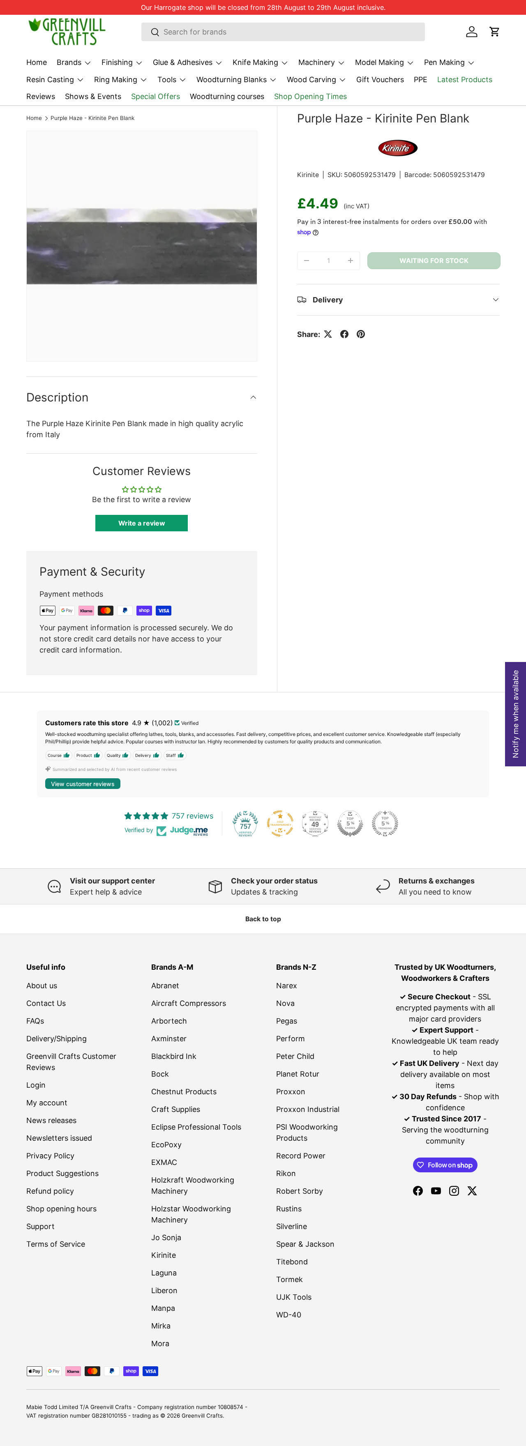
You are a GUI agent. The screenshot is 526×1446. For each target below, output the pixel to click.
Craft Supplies (175, 1109)
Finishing (117, 62)
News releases (51, 1120)
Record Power (300, 1155)
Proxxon (290, 1091)
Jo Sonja (166, 1237)
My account (46, 1102)
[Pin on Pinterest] (361, 334)
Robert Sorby (299, 1191)
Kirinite (308, 175)
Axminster (169, 1038)
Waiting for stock (433, 260)
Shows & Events (93, 96)
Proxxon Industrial (307, 1109)
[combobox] (283, 32)
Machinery (316, 62)
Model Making (379, 62)
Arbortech (169, 1021)
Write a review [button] (141, 523)
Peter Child (295, 1056)
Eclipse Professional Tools (196, 1127)
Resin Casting (50, 79)
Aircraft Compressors (188, 1003)
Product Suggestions (62, 1173)
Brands (69, 62)
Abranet (165, 985)
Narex (286, 985)
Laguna (164, 1272)
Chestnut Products (184, 1091)
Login (36, 1085)
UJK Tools (293, 1297)
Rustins (289, 1208)
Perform (290, 1038)
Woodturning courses (227, 96)
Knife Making (255, 62)
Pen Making (444, 62)
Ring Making (115, 79)
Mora (160, 1343)
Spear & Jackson (305, 1244)
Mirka (161, 1325)
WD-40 (288, 1314)
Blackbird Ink (173, 1056)
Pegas (286, 1021)
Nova (285, 1003)
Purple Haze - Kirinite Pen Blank (92, 118)
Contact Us (46, 1003)
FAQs (35, 1021)
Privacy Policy (50, 1155)
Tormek (289, 1279)
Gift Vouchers (380, 79)
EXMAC (164, 1162)
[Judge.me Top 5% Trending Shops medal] (385, 823)
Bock (160, 1074)
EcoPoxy (166, 1144)
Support (40, 1226)
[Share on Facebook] (344, 334)
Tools (166, 79)
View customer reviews (83, 783)
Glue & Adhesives (182, 62)
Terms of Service (55, 1244)
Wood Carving (311, 79)
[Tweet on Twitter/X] (328, 334)
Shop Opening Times (310, 96)
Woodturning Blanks (231, 79)
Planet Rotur (297, 1074)
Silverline (291, 1226)
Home (36, 62)
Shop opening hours (61, 1208)
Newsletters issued (59, 1138)
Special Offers (155, 96)
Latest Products (464, 79)
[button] (495, 32)
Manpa (163, 1308)
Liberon (164, 1290)
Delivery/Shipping (56, 1038)
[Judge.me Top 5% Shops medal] (350, 823)
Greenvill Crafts (202, 1415)
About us (41, 985)
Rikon (286, 1173)
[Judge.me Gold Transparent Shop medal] (280, 823)
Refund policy (50, 1191)
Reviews (40, 96)
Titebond (292, 1261)
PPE (420, 79)
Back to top (263, 919)
